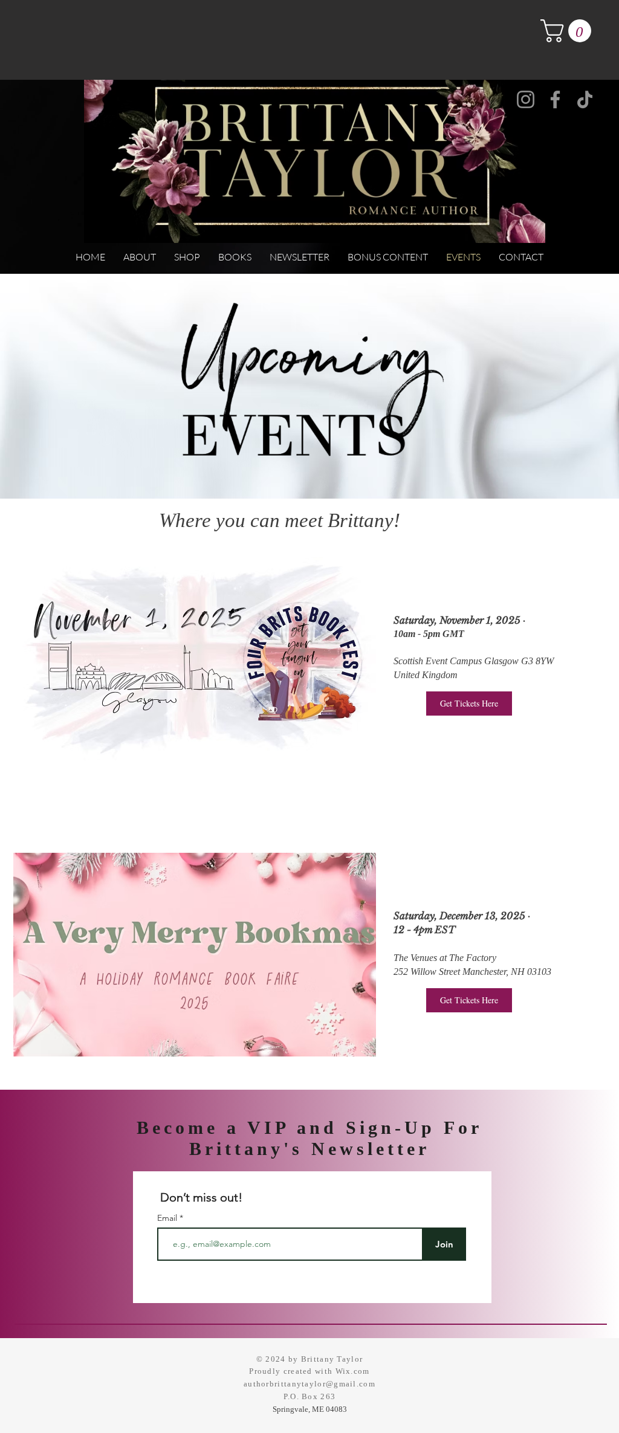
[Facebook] (555, 99)
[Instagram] (525, 99)
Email (168, 1218)
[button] (568, 30)
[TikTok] (585, 99)
